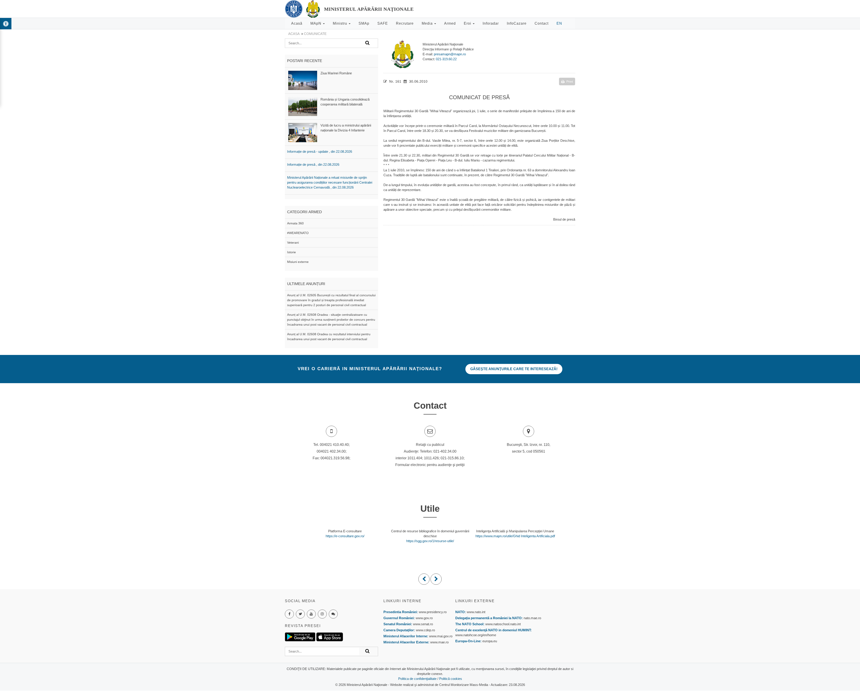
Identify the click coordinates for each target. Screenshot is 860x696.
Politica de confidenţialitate (417, 679)
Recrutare (405, 23)
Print (569, 81)
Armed (450, 23)
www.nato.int (476, 612)
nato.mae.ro (532, 618)
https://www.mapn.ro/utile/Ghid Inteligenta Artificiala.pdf (515, 536)
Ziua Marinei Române (336, 73)
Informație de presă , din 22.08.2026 (313, 164)
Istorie (291, 252)
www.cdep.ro (425, 630)
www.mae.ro (439, 642)
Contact (541, 23)
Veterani (293, 242)
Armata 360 (295, 223)
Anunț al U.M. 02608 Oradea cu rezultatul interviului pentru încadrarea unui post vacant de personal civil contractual (328, 336)
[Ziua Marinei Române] (302, 80)
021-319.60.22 (446, 59)
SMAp (364, 23)
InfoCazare (517, 23)
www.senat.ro (422, 624)
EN (559, 23)
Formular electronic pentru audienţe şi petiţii (430, 465)
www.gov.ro (424, 618)
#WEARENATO (298, 233)
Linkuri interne (402, 601)
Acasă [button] (296, 23)
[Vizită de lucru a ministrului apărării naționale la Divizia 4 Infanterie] (302, 132)
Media (428, 23)
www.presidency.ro (433, 612)
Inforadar (491, 23)
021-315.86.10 (452, 458)
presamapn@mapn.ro (450, 54)
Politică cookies (450, 679)
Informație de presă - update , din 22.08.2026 (319, 151)
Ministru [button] (340, 23)
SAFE (382, 23)
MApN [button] (316, 23)
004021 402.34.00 (331, 451)
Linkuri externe (475, 601)
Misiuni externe (298, 262)
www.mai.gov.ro (440, 636)
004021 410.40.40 (334, 445)
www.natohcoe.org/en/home (475, 635)
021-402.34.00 (444, 451)
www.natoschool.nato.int (503, 624)
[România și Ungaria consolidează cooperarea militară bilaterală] (302, 106)
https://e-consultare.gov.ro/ (345, 536)
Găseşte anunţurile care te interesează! (513, 369)
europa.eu (489, 641)
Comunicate (315, 34)
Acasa (293, 34)
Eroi (468, 23)
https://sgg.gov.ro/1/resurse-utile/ (430, 541)
